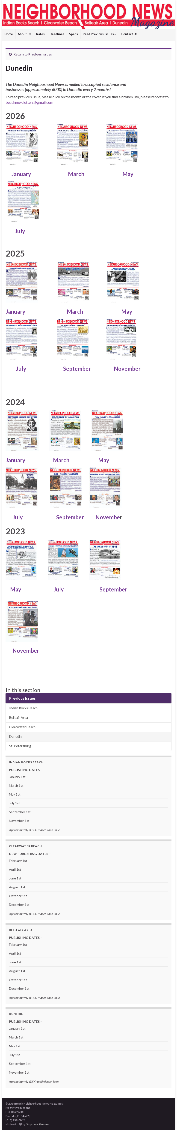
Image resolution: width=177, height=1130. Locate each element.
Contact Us (129, 34)
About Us (24, 34)
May (127, 174)
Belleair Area (18, 718)
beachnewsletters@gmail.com (29, 102)
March (76, 174)
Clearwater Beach (22, 727)
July (20, 231)
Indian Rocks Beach (23, 708)
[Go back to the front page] (88, 14)
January (23, 174)
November (127, 368)
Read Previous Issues (99, 34)
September (76, 368)
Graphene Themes (37, 1124)
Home (8, 34)
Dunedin (15, 736)
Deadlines (57, 34)
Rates (40, 34)
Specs (73, 34)
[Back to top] (166, 1119)
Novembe (107, 517)
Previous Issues (40, 54)
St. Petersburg (20, 746)
